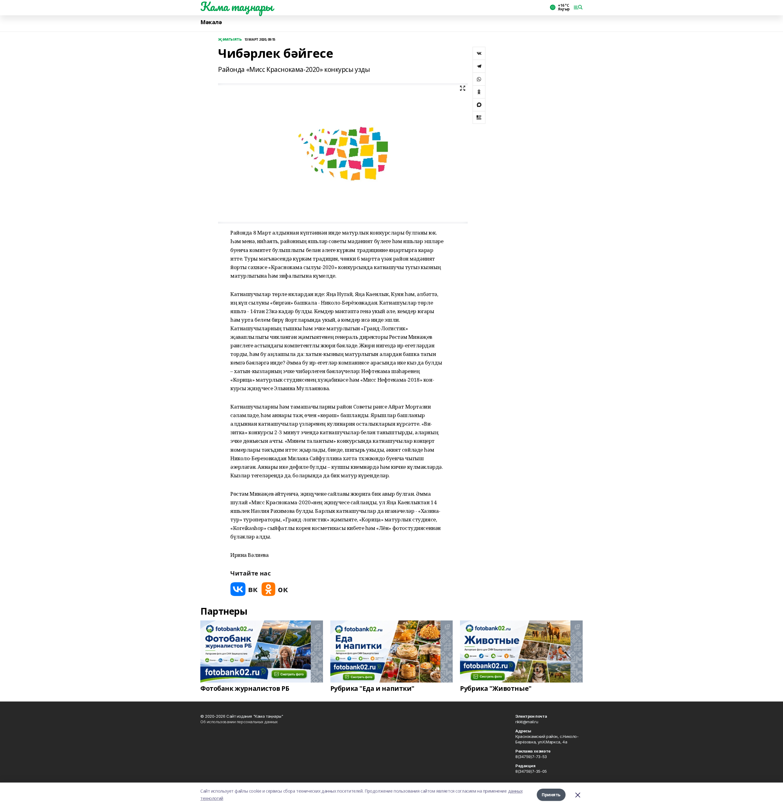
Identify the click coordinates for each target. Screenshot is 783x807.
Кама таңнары (236, 6)
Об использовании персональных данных (239, 721)
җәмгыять (230, 39)
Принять (551, 795)
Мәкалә (211, 22)
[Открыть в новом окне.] (244, 589)
